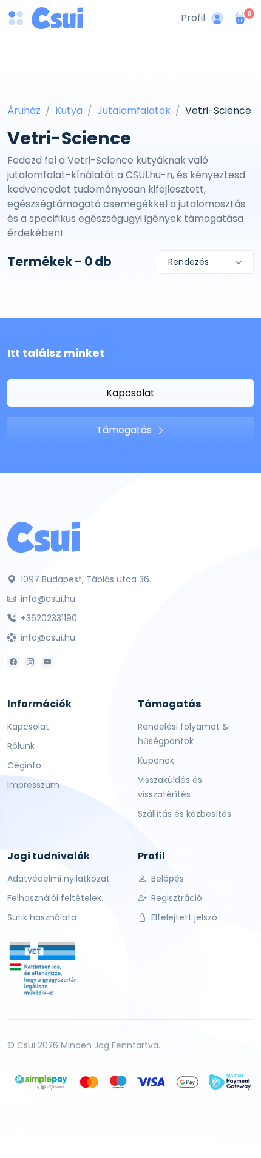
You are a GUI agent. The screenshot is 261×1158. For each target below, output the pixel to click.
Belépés (166, 879)
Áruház (24, 111)
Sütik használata (41, 917)
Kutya (69, 111)
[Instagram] (30, 662)
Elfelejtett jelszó (183, 917)
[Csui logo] (57, 18)
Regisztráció (175, 898)
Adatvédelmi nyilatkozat (58, 879)
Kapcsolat (130, 393)
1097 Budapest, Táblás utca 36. (84, 579)
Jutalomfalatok (134, 111)
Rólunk (21, 746)
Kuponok (156, 760)
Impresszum (33, 785)
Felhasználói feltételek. (55, 898)
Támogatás (125, 430)
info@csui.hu (46, 599)
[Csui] (43, 537)
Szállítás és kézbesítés (184, 814)
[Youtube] (47, 662)
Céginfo (24, 765)
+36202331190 (47, 618)
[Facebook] (13, 662)
